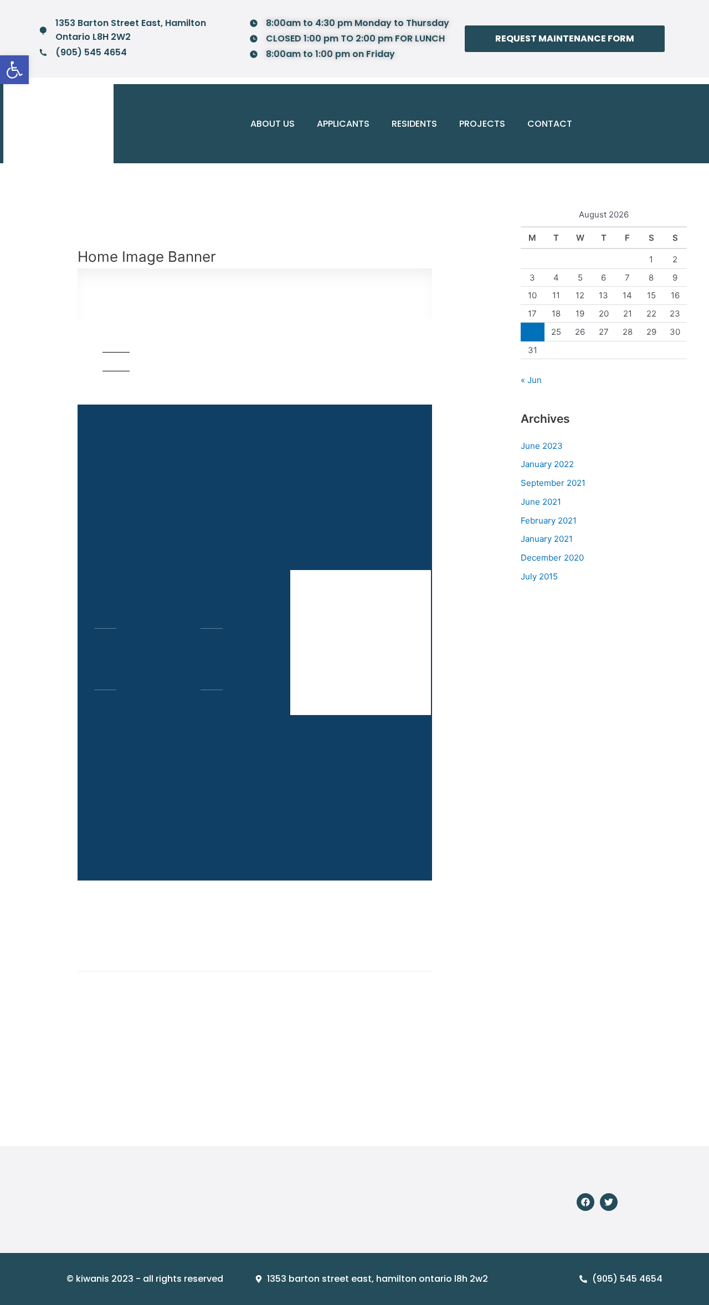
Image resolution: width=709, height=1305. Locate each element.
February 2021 (549, 520)
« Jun (531, 380)
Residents (414, 123)
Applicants (343, 123)
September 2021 (553, 483)
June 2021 (541, 501)
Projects (482, 123)
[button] (14, 69)
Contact (549, 123)
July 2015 (539, 576)
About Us (272, 123)
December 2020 (552, 557)
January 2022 (547, 464)
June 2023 (542, 446)
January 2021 (547, 539)
